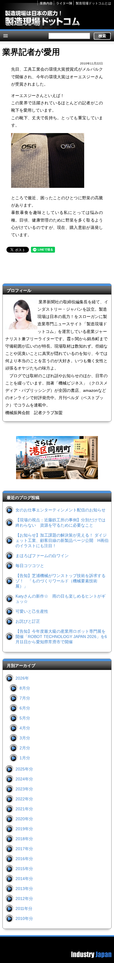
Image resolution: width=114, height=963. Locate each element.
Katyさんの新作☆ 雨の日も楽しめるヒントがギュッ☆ (60, 599)
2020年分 (24, 818)
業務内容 (46, 3)
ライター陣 (64, 3)
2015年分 (24, 868)
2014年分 (24, 878)
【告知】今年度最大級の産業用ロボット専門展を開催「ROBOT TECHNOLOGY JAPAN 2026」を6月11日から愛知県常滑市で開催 (61, 636)
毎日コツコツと (29, 565)
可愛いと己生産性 (31, 611)
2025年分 (24, 769)
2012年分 (24, 898)
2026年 (22, 678)
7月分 (25, 698)
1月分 (25, 758)
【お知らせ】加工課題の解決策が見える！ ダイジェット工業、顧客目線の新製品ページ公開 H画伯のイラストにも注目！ (61, 540)
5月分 (25, 718)
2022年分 (24, 799)
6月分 (25, 708)
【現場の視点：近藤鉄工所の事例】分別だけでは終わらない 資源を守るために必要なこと (60, 523)
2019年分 (24, 828)
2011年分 (23, 908)
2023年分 (24, 789)
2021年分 (24, 809)
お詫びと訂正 (27, 621)
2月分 (25, 748)
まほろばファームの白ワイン (42, 555)
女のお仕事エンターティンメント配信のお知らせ (60, 510)
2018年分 (24, 838)
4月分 (25, 728)
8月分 (25, 688)
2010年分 (24, 918)
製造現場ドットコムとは (93, 3)
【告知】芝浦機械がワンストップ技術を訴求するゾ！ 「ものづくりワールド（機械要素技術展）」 (60, 580)
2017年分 (24, 848)
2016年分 (24, 858)
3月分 (25, 738)
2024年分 (24, 779)
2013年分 (24, 888)
